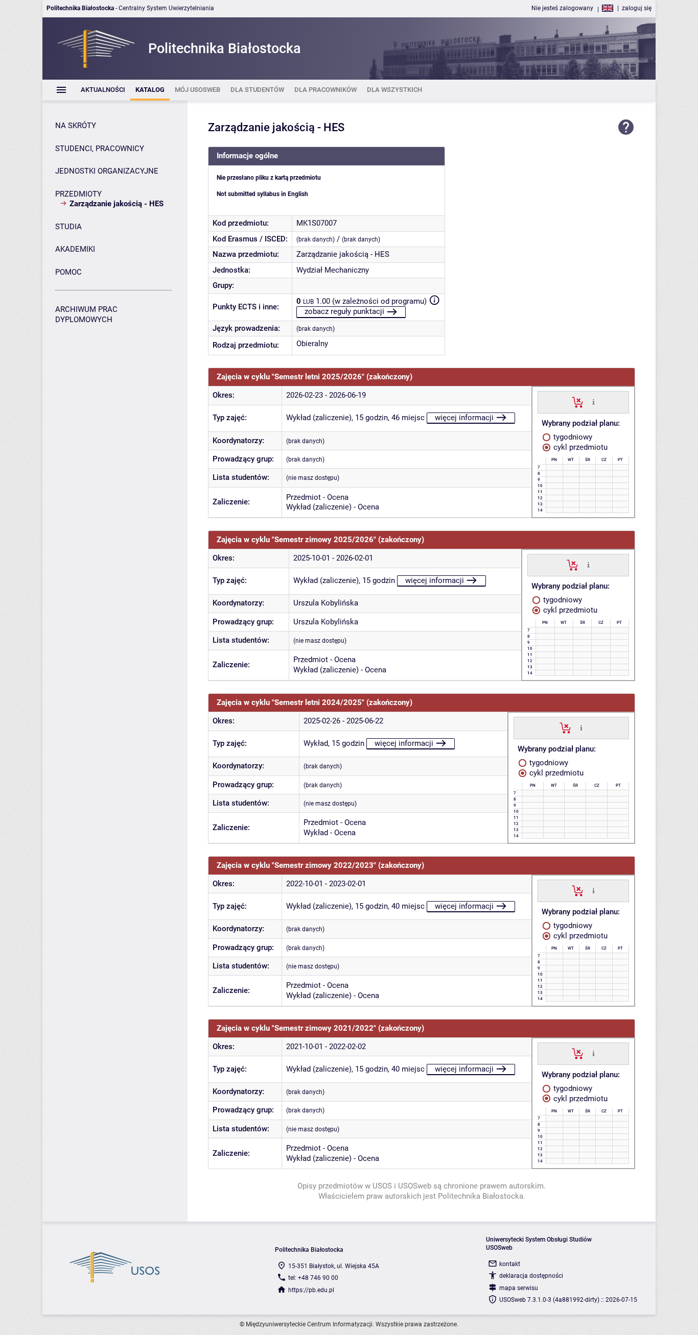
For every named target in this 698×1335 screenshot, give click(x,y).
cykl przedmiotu (579, 447)
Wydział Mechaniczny (332, 270)
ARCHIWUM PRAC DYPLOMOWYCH (86, 314)
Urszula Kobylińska (325, 603)
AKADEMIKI (75, 249)
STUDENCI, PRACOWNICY (99, 148)
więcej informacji (464, 417)
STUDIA (68, 226)
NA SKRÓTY (75, 125)
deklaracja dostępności (531, 1275)
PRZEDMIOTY (78, 194)
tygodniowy (571, 437)
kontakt (509, 1264)
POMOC (68, 272)
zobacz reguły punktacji (344, 311)
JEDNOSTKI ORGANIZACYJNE (106, 171)
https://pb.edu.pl (311, 1290)
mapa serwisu (518, 1288)
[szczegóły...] (593, 401)
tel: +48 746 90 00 (313, 1277)
